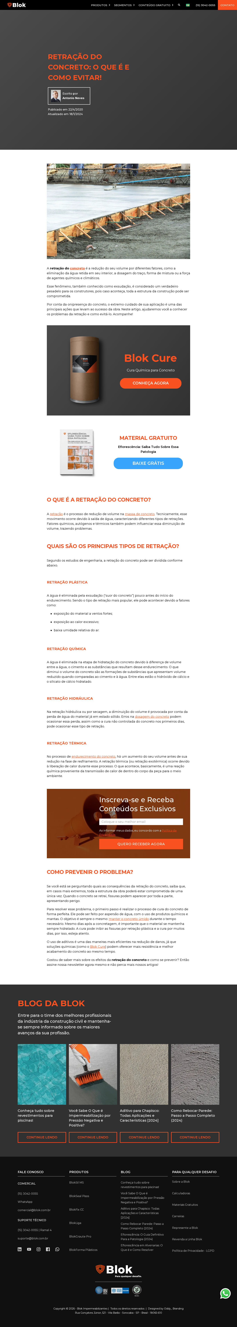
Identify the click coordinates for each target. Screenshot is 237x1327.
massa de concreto (140, 514)
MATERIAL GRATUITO (148, 438)
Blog (125, 1172)
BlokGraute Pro (80, 1236)
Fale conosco (31, 1172)
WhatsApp (25, 1201)
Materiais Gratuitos (185, 1204)
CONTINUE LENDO (42, 1137)
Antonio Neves (73, 98)
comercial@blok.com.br (34, 1210)
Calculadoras (181, 1193)
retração (56, 514)
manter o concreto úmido (129, 919)
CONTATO (227, 5)
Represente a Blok (185, 1228)
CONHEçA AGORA (151, 383)
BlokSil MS (76, 1182)
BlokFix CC (76, 1209)
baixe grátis (148, 463)
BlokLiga (75, 1223)
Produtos (78, 1172)
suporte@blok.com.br (33, 1238)
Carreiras (178, 1216)
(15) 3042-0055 (205, 5)
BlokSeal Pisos (79, 1196)
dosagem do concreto (152, 717)
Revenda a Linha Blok (187, 1239)
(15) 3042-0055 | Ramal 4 (35, 1230)
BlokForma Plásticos (83, 1250)
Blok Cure (97, 947)
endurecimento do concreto (93, 756)
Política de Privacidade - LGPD (193, 1250)
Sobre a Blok (181, 1181)
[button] (100, 5)
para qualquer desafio (194, 1172)
